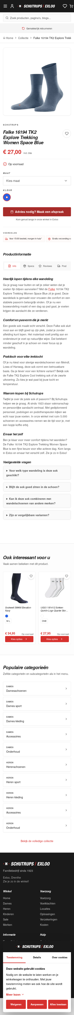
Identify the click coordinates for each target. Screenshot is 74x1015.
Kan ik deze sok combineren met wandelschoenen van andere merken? (31, 501)
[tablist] (37, 266)
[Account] (12, 6)
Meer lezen (13, 994)
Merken (7, 925)
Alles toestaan (58, 1004)
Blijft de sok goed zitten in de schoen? (34, 487)
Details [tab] (37, 957)
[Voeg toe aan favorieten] (67, 133)
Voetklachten (47, 903)
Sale (5, 919)
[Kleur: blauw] (6, 616)
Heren (6, 909)
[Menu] (5, 6)
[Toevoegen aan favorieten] (31, 576)
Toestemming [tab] (14, 957)
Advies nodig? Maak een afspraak (39, 211)
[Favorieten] (65, 6)
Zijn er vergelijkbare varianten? (29, 515)
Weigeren (15, 1004)
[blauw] (7, 197)
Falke (51, 289)
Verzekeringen (48, 919)
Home (6, 898)
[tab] (12, 266)
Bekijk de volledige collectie (37, 841)
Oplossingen (47, 914)
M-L (8, 620)
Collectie (23, 38)
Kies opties (16, 639)
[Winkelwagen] (71, 6)
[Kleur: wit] (42, 616)
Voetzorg (45, 898)
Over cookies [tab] (59, 957)
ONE (44, 620)
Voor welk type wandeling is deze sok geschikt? (32, 473)
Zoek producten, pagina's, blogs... (30, 18)
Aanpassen (37, 1004)
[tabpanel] (37, 398)
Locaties (45, 909)
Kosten (44, 925)
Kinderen (8, 914)
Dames (7, 903)
